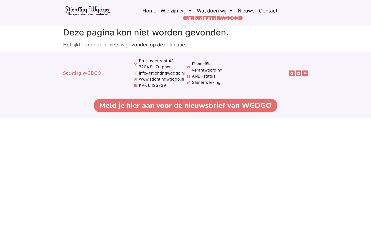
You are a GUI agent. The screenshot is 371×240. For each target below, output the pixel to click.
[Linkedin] (298, 73)
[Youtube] (305, 73)
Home (149, 11)
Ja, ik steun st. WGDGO (212, 18)
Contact (268, 11)
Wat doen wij (211, 11)
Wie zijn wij (173, 11)
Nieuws (246, 11)
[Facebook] (292, 73)
